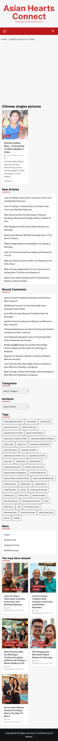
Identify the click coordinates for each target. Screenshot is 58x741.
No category (9, 645)
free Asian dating (11, 501)
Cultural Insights (17, 589)
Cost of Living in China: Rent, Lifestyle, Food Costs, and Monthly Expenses (28, 199)
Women (17, 518)
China (7, 589)
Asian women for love (34, 467)
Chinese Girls (25, 484)
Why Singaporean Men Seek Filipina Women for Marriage (26, 228)
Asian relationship (28, 450)
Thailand (36, 589)
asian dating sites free (13, 433)
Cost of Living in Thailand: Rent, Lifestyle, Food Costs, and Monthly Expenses (26, 208)
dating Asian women (38, 490)
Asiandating (45, 421)
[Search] (53, 31)
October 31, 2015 (12, 722)
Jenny (8, 155)
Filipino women (39, 495)
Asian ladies (9, 444)
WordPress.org (11, 550)
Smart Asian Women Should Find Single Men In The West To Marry (28, 237)
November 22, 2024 (41, 663)
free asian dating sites (31, 501)
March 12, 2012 (18, 155)
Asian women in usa (38, 473)
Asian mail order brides (40, 444)
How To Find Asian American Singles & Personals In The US (28, 254)
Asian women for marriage (15, 473)
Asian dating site (11, 427)
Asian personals (10, 450)
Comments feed (11, 545)
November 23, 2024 (41, 613)
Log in (7, 534)
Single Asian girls (46, 512)
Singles (7, 518)
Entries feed (10, 540)
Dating (7, 136)
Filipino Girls (23, 495)
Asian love (22, 444)
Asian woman (35, 461)
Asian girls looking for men (15, 439)
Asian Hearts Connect (29, 12)
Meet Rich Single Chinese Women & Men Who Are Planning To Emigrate (25, 348)
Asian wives (20, 461)
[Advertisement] (29, 73)
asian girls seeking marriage (42, 439)
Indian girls (8, 507)
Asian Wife (8, 461)
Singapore (47, 645)
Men (19, 507)
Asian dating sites (29, 427)
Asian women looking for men (16, 478)
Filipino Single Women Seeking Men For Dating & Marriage (27, 245)
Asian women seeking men (43, 478)
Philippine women (28, 512)
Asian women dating (12, 467)
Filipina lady (9, 495)
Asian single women (37, 456)
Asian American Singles (13, 421)
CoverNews (41, 733)
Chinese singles (40, 484)
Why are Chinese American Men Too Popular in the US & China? (28, 262)
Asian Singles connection (14, 456)
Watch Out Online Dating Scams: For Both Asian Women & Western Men (26, 279)
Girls (46, 501)
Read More (8, 181)
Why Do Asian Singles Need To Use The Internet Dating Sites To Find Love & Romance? (27, 271)
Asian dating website (35, 433)
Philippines (37, 645)
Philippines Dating (32, 507)
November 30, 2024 (13, 610)
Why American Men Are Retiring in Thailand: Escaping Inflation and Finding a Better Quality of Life (27, 218)
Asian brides (31, 421)
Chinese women (10, 490)
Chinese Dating (10, 484)
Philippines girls (10, 512)
